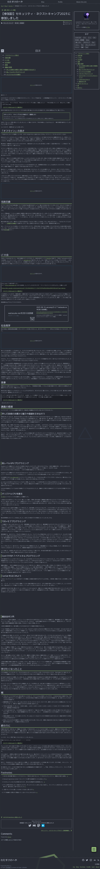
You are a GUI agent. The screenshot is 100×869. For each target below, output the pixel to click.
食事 (6, 65)
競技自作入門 (82, 81)
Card (93, 867)
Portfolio (82, 867)
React (93, 42)
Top (2, 6)
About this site (81, 2)
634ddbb (8, 867)
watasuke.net (27, 260)
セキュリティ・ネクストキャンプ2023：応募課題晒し (55, 830)
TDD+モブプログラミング (86, 74)
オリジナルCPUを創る (13, 74)
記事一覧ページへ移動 (10, 10)
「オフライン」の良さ (12, 55)
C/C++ (84, 37)
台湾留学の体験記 (11, 223)
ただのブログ (78, 37)
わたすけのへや (15, 1)
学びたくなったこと (83, 83)
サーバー (77, 47)
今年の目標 (6, 230)
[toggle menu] (94, 849)
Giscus (9, 837)
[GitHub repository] (83, 860)
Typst (86, 47)
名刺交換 (7, 58)
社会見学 (7, 62)
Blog (42, 2)
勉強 (82, 47)
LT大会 (7, 60)
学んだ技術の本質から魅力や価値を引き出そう (21, 70)
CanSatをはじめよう (84, 79)
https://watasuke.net (10, 285)
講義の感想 (8, 67)
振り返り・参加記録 (19, 23)
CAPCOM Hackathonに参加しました (12, 817)
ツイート (32, 85)
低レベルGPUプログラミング (15, 72)
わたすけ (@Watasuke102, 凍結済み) (12, 107)
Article (10, 6)
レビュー (77, 44)
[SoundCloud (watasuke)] (95, 860)
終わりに (80, 88)
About (97, 867)
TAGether (48, 258)
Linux (94, 37)
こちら (88, 27)
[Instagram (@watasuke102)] (91, 860)
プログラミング (86, 42)
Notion (87, 40)
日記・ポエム (78, 42)
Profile (60, 2)
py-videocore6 (14, 477)
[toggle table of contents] (2, 50)
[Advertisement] (36, 36)
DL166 (3, 497)
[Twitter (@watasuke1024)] (87, 860)
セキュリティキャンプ (8, 23)
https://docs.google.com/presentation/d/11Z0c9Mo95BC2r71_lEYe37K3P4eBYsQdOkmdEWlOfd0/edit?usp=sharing (33, 288)
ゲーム (89, 37)
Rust (82, 44)
